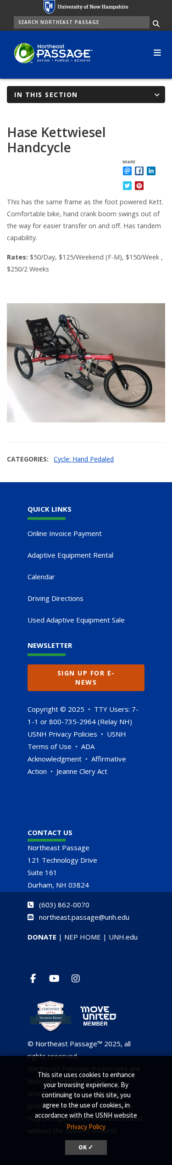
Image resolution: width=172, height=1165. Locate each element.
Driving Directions (55, 598)
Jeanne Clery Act (81, 771)
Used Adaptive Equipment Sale (76, 619)
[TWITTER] (127, 185)
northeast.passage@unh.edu (84, 917)
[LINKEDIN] (151, 171)
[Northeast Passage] (50, 53)
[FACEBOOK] (139, 171)
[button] (157, 52)
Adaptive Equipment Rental (70, 554)
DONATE (42, 936)
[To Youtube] (58, 978)
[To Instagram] (79, 978)
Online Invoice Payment (65, 533)
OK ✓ (86, 1147)
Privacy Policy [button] (86, 1126)
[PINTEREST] (139, 185)
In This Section (46, 94)
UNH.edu (123, 936)
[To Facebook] (37, 978)
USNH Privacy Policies (62, 733)
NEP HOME (82, 936)
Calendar (41, 576)
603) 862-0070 (65, 904)
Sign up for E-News (86, 677)
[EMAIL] (127, 171)
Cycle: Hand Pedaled (84, 459)
